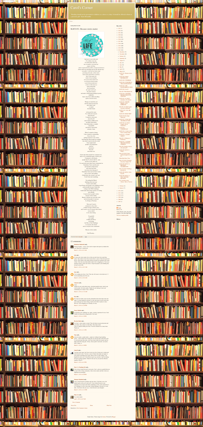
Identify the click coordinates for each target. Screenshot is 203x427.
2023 (119, 28)
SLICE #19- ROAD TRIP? (125, 113)
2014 (119, 48)
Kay (75, 296)
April (121, 69)
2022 (119, 30)
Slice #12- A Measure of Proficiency (124, 138)
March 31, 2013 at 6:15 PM (80, 362)
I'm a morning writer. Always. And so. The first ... (125, 182)
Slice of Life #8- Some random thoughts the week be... (125, 155)
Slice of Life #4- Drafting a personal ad (125, 169)
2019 (119, 37)
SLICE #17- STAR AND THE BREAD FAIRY (125, 120)
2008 (119, 199)
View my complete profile (122, 215)
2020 (119, 35)
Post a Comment (76, 402)
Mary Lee (76, 395)
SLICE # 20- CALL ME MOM (124, 110)
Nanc (75, 335)
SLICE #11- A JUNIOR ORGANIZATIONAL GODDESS (124, 143)
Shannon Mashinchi (79, 379)
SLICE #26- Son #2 (123, 89)
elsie (75, 255)
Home (71, 21)
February (122, 186)
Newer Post (73, 405)
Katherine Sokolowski (79, 244)
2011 (119, 193)
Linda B (76, 350)
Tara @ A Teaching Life (80, 367)
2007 (119, 201)
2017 (119, 41)
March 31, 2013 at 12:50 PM (80, 305)
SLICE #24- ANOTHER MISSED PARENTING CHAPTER (125, 95)
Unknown (76, 283)
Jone (75, 272)
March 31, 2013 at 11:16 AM (80, 291)
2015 (119, 45)
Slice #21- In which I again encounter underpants (125, 107)
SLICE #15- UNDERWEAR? (123, 128)
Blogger (113, 417)
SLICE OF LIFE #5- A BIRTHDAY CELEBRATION (124, 165)
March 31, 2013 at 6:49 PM (80, 374)
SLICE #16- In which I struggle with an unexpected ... (124, 124)
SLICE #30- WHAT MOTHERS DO (123, 77)
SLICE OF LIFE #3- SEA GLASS (125, 172)
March (121, 71)
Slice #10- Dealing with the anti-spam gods (125, 147)
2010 (119, 195)
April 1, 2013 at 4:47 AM (80, 399)
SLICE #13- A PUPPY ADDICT (124, 135)
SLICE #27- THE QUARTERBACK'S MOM (125, 86)
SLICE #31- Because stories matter (125, 73)
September (122, 58)
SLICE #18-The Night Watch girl (124, 116)
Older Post (109, 405)
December (122, 52)
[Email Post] (86, 236)
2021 (119, 32)
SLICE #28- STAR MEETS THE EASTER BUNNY (125, 83)
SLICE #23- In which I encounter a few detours (125, 99)
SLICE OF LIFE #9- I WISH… (124, 150)
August (121, 60)
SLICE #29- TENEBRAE (125, 80)
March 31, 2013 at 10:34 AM (80, 278)
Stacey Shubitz (77, 310)
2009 (119, 197)
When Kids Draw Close (124, 158)
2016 (119, 43)
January (121, 188)
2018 (119, 39)
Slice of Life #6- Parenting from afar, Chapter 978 (125, 161)
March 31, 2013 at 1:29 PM (80, 316)
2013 (119, 50)
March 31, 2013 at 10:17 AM (80, 267)
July (121, 62)
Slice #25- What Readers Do (125, 91)
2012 (119, 190)
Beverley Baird (77, 321)
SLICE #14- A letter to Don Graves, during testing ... (125, 131)
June (121, 65)
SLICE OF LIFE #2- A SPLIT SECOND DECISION (124, 177)
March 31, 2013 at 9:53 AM (80, 250)
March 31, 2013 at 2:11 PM (80, 330)
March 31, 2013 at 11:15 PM (80, 390)
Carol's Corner (82, 7)
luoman (104, 417)
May (121, 67)
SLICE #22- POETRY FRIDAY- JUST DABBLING (124, 103)
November (122, 54)
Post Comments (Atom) (82, 408)
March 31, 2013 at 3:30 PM (80, 345)
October (122, 56)
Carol (119, 208)
